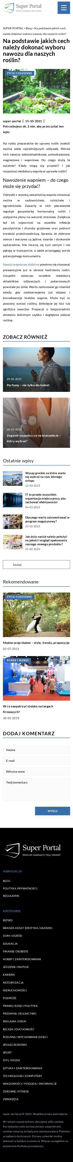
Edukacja (10, 943)
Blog (6, 880)
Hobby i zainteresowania (22, 959)
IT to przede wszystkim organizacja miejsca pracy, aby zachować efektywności (45, 498)
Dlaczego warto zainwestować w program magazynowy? (47, 519)
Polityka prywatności (20, 888)
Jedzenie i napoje (16, 966)
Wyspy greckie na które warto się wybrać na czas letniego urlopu (45, 476)
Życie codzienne (19, 73)
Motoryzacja (13, 982)
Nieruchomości (15, 990)
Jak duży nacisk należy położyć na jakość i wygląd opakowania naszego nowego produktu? (46, 540)
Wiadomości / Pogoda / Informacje (30, 1083)
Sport (7, 1052)
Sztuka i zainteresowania (22, 1068)
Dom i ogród (12, 935)
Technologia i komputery (22, 1076)
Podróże (9, 998)
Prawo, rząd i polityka (20, 1005)
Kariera (9, 974)
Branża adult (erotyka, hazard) (27, 928)
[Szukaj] (7, 564)
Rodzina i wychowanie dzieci (25, 1037)
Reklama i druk (14, 1021)
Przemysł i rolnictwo (19, 1013)
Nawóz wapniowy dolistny (21, 264)
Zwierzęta (10, 1099)
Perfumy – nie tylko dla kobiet (28, 385)
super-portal (12, 121)
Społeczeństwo (15, 1044)
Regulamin (11, 895)
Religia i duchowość (18, 1029)
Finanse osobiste (15, 951)
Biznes (7, 920)
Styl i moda (11, 1060)
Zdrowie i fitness (16, 1091)
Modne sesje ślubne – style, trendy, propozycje (36, 642)
